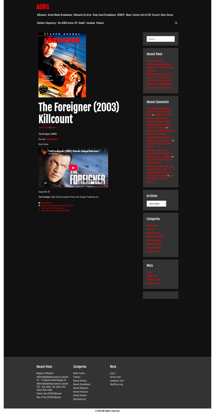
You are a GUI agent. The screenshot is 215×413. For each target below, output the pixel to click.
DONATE (121, 15)
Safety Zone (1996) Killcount (159, 83)
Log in (149, 272)
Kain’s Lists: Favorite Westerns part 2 (53, 208)
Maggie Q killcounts (155, 60)
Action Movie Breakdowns (60, 15)
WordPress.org (153, 283)
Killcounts (42, 15)
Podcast (100, 23)
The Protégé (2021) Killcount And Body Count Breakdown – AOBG (159, 111)
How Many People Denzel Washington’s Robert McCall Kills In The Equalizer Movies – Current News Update (159, 122)
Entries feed (152, 275)
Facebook (90, 23)
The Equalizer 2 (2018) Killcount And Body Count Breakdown (160, 130)
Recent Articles (153, 232)
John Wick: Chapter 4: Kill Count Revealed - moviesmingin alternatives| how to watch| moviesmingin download (160, 170)
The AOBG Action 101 (67, 23)
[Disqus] (88, 252)
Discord (156, 15)
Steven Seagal (59, 205)
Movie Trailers (153, 225)
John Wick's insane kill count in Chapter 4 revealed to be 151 (160, 138)
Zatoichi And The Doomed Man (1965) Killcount (55, 210)
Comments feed (153, 279)
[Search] (176, 23)
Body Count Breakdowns (104, 15)
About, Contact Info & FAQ (138, 15)
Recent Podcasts (154, 243)
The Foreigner (69, 205)
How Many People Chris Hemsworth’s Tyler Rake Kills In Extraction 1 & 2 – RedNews (160, 153)
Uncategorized (153, 251)
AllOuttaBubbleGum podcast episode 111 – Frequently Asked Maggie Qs (160, 67)
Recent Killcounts (46, 203)
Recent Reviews (153, 247)
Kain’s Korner (167, 15)
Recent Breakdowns (155, 236)
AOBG (43, 7)
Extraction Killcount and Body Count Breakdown (159, 160)
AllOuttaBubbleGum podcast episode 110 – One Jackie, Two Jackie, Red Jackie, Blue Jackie (160, 77)
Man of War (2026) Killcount (159, 87)
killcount (43, 205)
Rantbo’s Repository (46, 23)
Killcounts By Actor (83, 15)
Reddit (82, 23)
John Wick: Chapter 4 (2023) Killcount (159, 145)
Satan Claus (51, 205)
